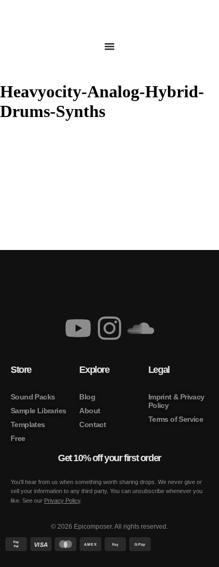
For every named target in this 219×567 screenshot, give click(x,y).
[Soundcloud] (141, 328)
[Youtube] (78, 328)
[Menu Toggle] (109, 46)
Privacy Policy (62, 500)
